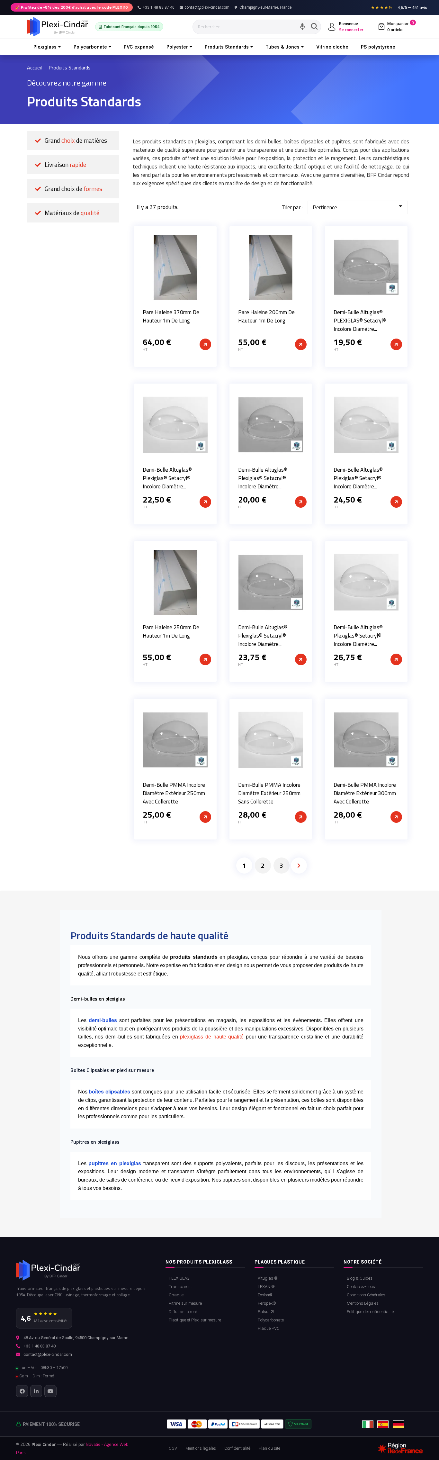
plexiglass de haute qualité (213, 1036)
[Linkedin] (36, 1391)
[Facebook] (22, 1391)
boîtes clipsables (109, 1091)
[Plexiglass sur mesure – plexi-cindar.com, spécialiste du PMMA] (57, 26)
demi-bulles (103, 1020)
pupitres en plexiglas (114, 1163)
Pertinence (325, 207)
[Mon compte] (332, 27)
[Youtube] (50, 1391)
